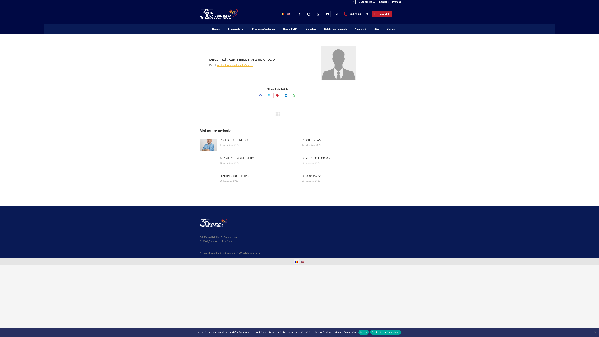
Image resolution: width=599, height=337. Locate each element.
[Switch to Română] (283, 14)
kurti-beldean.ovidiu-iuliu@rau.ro (235, 65)
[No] (595, 332)
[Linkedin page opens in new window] (337, 14)
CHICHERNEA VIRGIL (314, 140)
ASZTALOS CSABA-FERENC (237, 158)
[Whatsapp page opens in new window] (318, 14)
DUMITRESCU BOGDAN (316, 158)
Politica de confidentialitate (385, 332)
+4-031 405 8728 (359, 14)
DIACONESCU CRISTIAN (234, 176)
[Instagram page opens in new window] (309, 14)
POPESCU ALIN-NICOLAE (235, 140)
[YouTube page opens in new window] (327, 14)
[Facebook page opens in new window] (299, 14)
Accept (363, 332)
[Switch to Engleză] (289, 14)
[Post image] (208, 145)
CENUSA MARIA (311, 176)
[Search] (353, 2)
